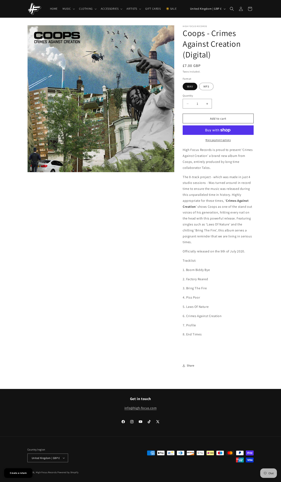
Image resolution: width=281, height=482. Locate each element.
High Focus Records (46, 472)
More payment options (218, 139)
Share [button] (190, 365)
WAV (190, 86)
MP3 (206, 86)
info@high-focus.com (140, 408)
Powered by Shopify (68, 472)
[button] (68, 8)
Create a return (18, 472)
